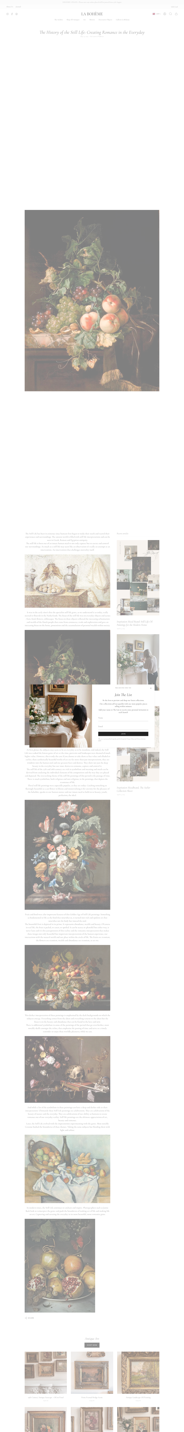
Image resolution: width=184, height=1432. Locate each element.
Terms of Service (141, 739)
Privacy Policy (130, 739)
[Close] (151, 688)
